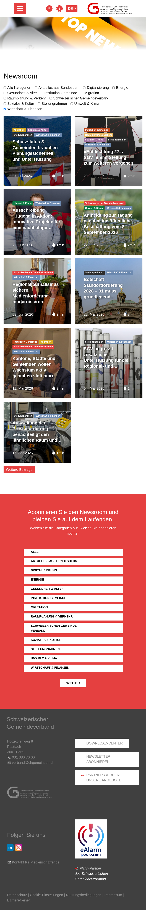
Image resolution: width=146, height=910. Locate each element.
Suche (49, 8)
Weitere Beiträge (19, 470)
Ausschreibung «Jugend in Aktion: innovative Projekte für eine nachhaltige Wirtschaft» (36, 219)
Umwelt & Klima (86, 103)
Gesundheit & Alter (22, 93)
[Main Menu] (20, 8)
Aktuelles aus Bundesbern (59, 88)
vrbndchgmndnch (33, 763)
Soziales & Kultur (20, 103)
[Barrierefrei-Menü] (59, 8)
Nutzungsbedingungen (83, 895)
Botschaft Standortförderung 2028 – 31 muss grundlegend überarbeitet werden (105, 288)
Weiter (73, 683)
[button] (20, 8)
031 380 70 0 (22, 757)
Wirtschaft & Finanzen (24, 109)
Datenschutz (17, 895)
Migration (91, 93)
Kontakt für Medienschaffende (35, 862)
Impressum (113, 895)
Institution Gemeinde (60, 93)
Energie (122, 88)
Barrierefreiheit (18, 900)
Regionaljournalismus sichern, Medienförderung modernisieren (35, 293)
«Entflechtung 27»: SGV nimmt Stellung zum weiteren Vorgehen (108, 157)
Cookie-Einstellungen (47, 895)
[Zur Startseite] (109, 8)
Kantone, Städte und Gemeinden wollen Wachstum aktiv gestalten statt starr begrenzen (33, 367)
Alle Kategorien (19, 88)
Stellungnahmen (54, 103)
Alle (34, 552)
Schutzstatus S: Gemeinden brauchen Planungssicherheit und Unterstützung (35, 150)
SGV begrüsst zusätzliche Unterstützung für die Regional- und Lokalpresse (106, 357)
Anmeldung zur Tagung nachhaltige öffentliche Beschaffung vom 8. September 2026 (108, 224)
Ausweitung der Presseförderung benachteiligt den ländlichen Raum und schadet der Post (34, 431)
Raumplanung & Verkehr (26, 98)
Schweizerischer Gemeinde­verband (81, 98)
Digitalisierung (98, 88)
